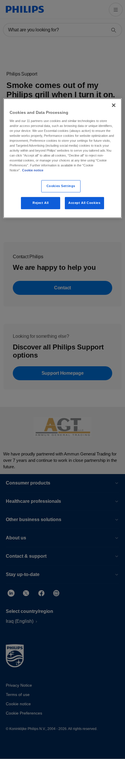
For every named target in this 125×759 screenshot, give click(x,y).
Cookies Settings (61, 186)
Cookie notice (32, 170)
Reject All (41, 202)
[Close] (113, 105)
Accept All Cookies (84, 202)
